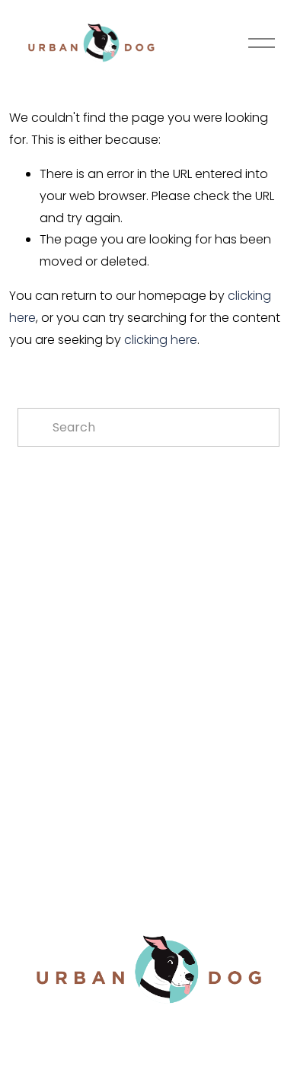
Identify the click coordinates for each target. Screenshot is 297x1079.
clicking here (160, 340)
